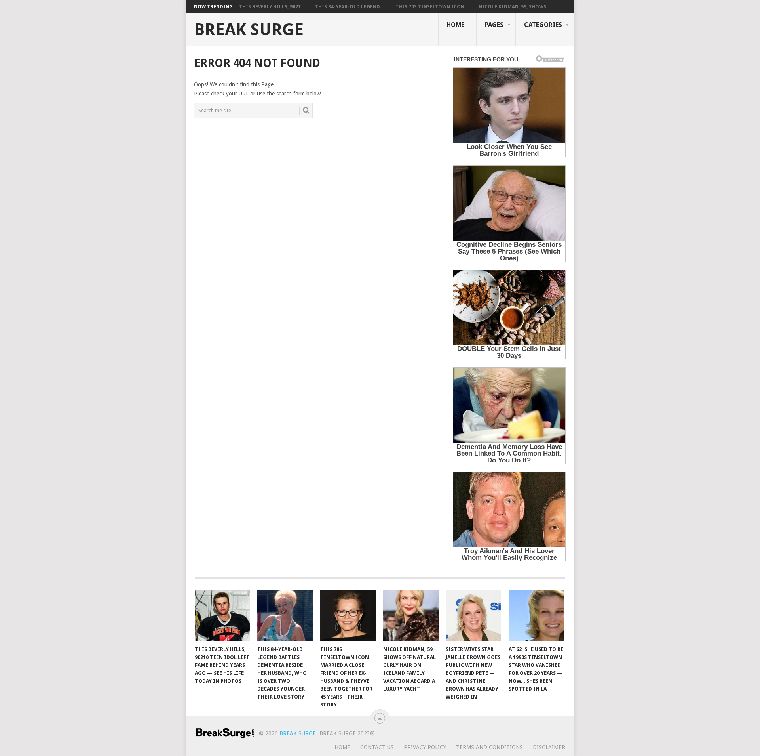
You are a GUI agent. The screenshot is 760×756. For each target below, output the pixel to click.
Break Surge (249, 29)
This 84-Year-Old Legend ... (350, 7)
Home (455, 25)
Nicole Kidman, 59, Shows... (514, 7)
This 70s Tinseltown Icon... (431, 7)
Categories (543, 25)
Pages (494, 25)
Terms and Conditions (489, 747)
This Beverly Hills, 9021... (271, 7)
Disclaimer (549, 747)
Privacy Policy (425, 747)
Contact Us (377, 747)
